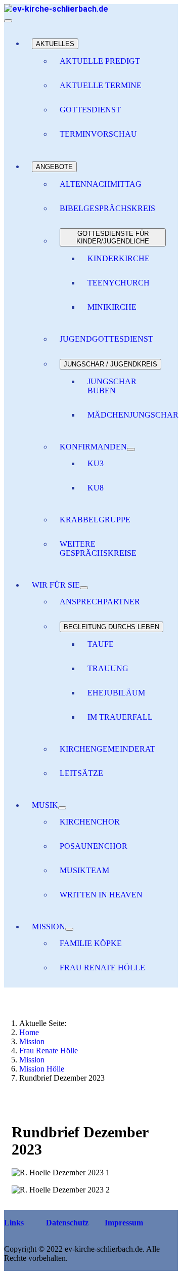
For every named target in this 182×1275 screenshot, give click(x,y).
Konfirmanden (93, 446)
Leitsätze (81, 773)
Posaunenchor (93, 846)
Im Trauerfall (120, 717)
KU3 (95, 463)
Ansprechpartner (100, 601)
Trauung (107, 668)
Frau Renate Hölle (102, 967)
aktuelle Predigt (100, 61)
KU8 (95, 487)
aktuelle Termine (101, 85)
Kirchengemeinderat (107, 749)
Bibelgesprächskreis (107, 208)
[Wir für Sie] (84, 587)
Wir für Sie (56, 585)
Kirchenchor (90, 821)
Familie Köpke (91, 943)
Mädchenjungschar (132, 414)
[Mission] (69, 929)
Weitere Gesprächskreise (98, 548)
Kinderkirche (118, 258)
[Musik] (62, 807)
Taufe (100, 644)
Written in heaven (101, 894)
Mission (48, 926)
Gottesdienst (90, 109)
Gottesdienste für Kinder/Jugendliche (112, 237)
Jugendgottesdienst (106, 339)
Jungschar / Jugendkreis (110, 364)
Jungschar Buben (111, 386)
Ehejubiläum (116, 692)
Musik (45, 805)
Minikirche (111, 307)
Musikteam (84, 870)
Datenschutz (66, 1222)
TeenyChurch (118, 282)
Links (14, 1222)
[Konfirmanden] (131, 449)
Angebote (54, 167)
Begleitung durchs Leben (111, 627)
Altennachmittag (101, 184)
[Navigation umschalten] (8, 20)
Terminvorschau (98, 134)
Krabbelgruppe (95, 519)
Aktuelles (55, 44)
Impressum (123, 1222)
